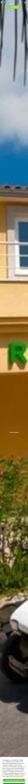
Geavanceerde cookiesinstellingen (14, 780)
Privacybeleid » (19, 776)
